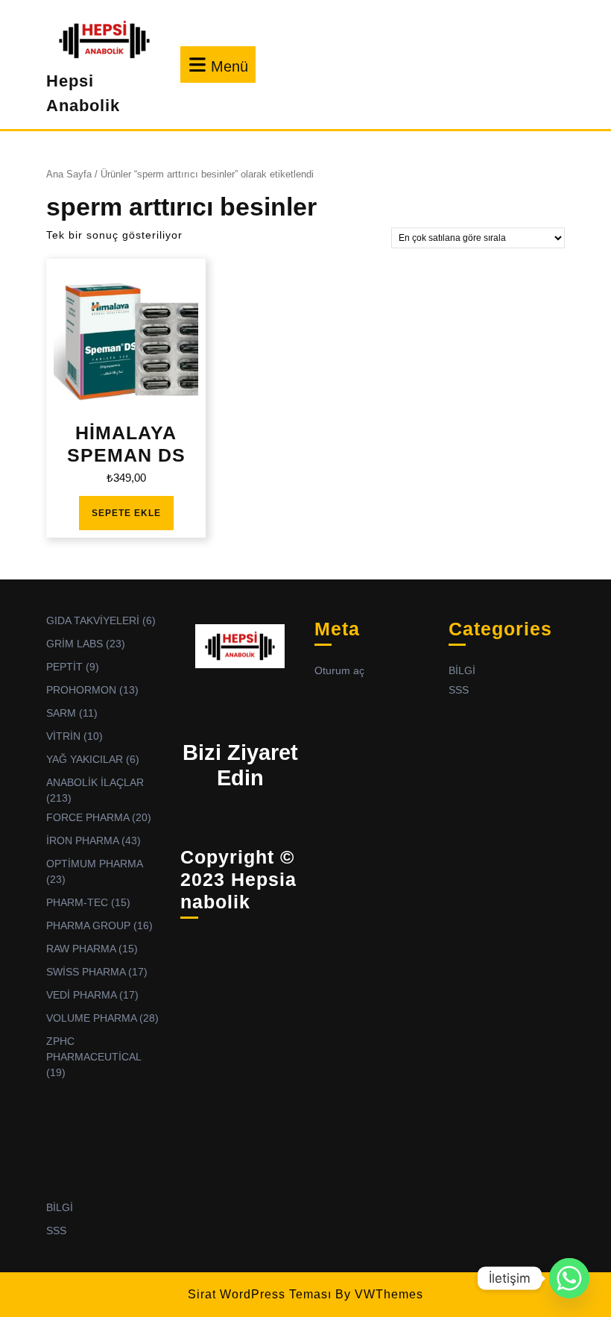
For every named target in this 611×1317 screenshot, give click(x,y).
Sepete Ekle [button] (126, 513)
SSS (56, 1230)
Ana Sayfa (69, 174)
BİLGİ (59, 1207)
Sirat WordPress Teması (260, 1294)
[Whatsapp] (569, 1278)
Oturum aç (339, 670)
